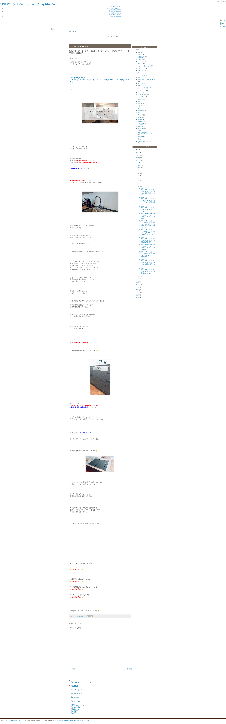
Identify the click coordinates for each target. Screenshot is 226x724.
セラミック (141, 85)
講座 (139, 108)
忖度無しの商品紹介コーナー (146, 141)
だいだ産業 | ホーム (114, 6)
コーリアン (141, 70)
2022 (137, 155)
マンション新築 (142, 94)
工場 (139, 106)
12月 (139, 162)
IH (138, 52)
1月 (139, 279)
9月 (139, 170)
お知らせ (140, 59)
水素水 (140, 130)
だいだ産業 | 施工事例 (115, 10)
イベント (140, 54)
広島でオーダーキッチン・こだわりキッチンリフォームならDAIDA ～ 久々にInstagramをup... (147, 208)
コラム (140, 72)
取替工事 (140, 115)
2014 (137, 295)
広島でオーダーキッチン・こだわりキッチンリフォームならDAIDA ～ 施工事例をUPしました (147, 247)
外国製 (140, 99)
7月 (139, 175)
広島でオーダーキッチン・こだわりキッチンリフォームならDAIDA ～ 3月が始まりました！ (147, 270)
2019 (137, 282)
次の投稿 (72, 669)
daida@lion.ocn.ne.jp (15, 720)
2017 (137, 287)
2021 (137, 158)
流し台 (140, 139)
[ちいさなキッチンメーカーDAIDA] (82, 682)
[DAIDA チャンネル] (77, 705)
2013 (137, 297)
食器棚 (140, 119)
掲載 (139, 101)
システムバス (142, 75)
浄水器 (140, 117)
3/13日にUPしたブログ (77, 78)
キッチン (140, 63)
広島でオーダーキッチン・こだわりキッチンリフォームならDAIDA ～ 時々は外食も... (147, 254)
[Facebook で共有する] (92, 616)
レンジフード (142, 97)
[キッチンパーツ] (76, 693)
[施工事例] (74, 686)
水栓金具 (140, 128)
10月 (139, 168)
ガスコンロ (141, 61)
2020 (137, 160)
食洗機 (140, 121)
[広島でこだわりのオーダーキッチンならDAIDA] (27, 4)
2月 (139, 276)
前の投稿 (129, 669)
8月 (139, 173)
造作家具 (140, 137)
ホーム (71, 31)
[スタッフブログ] (76, 701)
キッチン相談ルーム (144, 66)
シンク (140, 77)
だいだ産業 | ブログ (114, 14)
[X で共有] (91, 616)
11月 (139, 165)
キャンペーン (142, 68)
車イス (140, 112)
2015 (137, 292)
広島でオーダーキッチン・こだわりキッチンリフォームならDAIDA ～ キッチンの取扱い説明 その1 (147, 262)
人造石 (140, 126)
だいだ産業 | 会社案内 (115, 16)
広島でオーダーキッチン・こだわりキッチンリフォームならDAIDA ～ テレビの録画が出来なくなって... (147, 191)
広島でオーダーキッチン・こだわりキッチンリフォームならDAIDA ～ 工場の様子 (147, 216)
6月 (139, 178)
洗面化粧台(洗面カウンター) (146, 133)
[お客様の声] (75, 697)
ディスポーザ (142, 90)
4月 (139, 183)
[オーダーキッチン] (77, 690)
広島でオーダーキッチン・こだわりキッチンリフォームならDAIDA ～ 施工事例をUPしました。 (147, 232)
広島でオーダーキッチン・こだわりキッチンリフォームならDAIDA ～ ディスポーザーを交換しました (147, 200)
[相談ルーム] (75, 709)
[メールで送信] (87, 616)
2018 (137, 284)
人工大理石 (141, 124)
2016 (137, 290)
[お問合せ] (74, 713)
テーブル (140, 92)
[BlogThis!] (89, 616)
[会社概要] (74, 711)
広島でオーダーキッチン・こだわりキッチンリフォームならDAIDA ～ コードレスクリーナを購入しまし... (147, 224)
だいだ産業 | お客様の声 (114, 13)
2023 (137, 152)
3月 (139, 186)
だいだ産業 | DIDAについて (114, 8)
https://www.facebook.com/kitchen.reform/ (68, 720)
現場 (139, 103)
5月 (139, 181)
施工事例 (140, 110)
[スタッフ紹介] (76, 707)
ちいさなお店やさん (144, 88)
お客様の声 (141, 57)
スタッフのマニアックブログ (146, 79)
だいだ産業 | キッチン (115, 11)
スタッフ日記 (142, 83)
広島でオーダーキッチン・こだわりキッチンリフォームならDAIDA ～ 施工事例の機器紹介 (147, 239)
